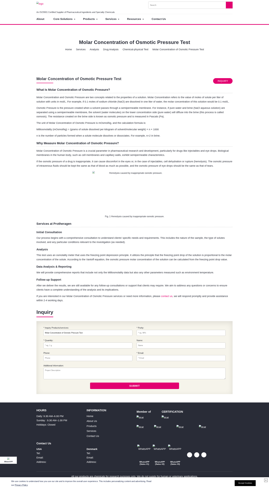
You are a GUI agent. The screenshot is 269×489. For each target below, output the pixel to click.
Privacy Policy (21, 485)
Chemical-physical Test (135, 49)
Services (111, 19)
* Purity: (140, 328)
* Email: (140, 353)
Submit (134, 385)
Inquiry (223, 81)
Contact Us (159, 19)
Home (68, 49)
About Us (92, 421)
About (40, 19)
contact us (166, 296)
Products (89, 19)
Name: (140, 340)
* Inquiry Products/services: (56, 328)
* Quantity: (48, 340)
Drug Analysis (111, 49)
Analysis (94, 49)
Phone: (46, 353)
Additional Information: (53, 365)
